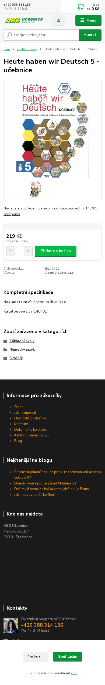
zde (74, 673)
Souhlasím (67, 656)
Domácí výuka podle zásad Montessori (45, 483)
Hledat (89, 34)
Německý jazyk (22, 349)
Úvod (7, 49)
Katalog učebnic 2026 (31, 435)
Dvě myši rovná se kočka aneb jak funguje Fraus (51, 489)
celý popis (12, 214)
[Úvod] (24, 20)
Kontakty (21, 424)
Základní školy (27, 49)
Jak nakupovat (25, 412)
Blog (18, 441)
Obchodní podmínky (30, 418)
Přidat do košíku (56, 250)
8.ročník (16, 358)
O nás (18, 407)
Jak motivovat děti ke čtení (34, 494)
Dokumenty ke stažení (31, 429)
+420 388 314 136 (17, 5)
